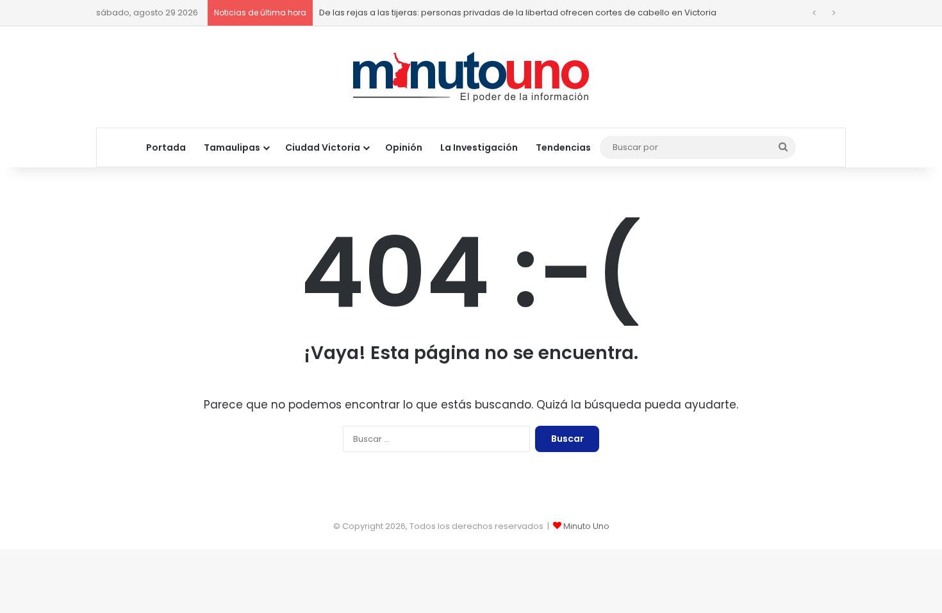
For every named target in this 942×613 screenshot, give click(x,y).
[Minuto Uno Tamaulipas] (471, 77)
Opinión (403, 147)
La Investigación (479, 147)
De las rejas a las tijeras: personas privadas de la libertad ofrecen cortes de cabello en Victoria (517, 12)
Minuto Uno (586, 526)
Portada (166, 147)
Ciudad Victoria (322, 147)
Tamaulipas (232, 147)
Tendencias (563, 147)
